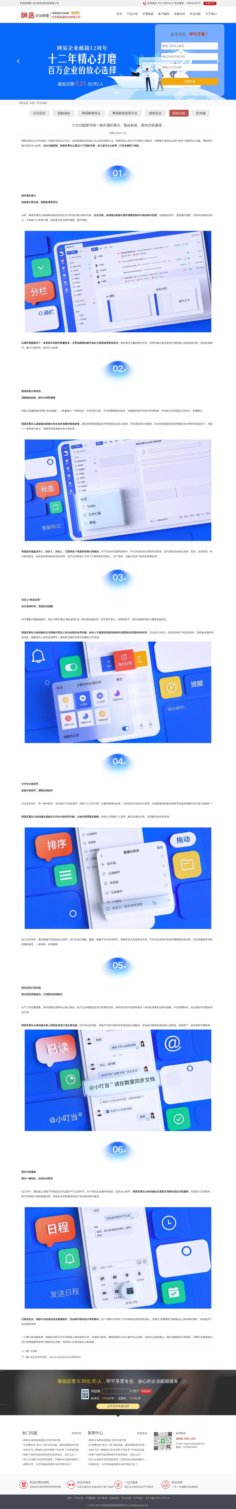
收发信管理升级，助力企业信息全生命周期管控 (55, 1357)
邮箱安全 (155, 113)
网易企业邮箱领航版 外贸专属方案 (41, 1440)
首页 (119, 13)
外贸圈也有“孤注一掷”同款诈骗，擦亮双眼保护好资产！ (53, 1445)
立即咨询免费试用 (118, 1406)
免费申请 (189, 81)
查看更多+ (77, 1433)
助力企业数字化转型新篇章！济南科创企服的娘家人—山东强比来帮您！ (62, 1459)
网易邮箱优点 (91, 113)
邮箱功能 (179, 113)
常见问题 (195, 13)
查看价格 (146, 1391)
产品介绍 (132, 13)
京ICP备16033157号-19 (157, 1498)
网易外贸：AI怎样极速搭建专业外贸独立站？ (47, 1464)
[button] (17, 60)
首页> (33, 103)
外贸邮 (33, 1351)
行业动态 (39, 113)
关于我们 (210, 13)
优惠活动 (179, 13)
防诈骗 (201, 113)
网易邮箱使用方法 (124, 113)
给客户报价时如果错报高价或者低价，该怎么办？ (50, 1454)
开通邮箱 (148, 13)
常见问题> (42, 103)
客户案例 (163, 13)
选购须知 (64, 113)
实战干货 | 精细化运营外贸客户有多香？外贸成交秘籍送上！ (55, 1450)
